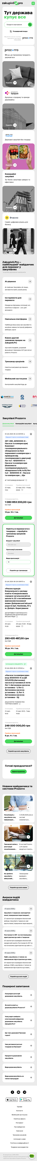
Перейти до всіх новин (18, 887)
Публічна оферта (19, 1119)
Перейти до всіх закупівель (18, 751)
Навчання (19, 1131)
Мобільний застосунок (19, 1115)
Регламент (19, 1123)
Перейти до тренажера (18, 570)
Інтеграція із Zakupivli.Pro (14, 664)
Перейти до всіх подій (18, 976)
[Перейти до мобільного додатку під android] (25, 1100)
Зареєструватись (18, 772)
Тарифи (19, 1107)
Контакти (19, 1111)
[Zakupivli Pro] (12, 3)
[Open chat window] (32, 1156)
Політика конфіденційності (19, 1143)
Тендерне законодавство (19, 1147)
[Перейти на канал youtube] (18, 1092)
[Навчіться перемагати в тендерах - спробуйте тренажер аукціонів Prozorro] (18, 550)
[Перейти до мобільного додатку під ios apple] (12, 1100)
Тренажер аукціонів (19, 1135)
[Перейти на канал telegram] (24, 1092)
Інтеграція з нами (20, 1139)
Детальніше (18, 518)
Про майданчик (19, 1127)
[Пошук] (30, 25)
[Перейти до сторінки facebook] (12, 1092)
